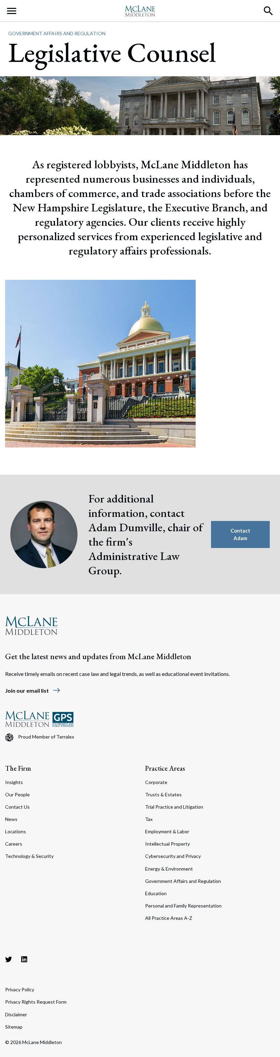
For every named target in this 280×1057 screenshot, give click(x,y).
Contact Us (17, 807)
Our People (17, 794)
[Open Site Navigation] (11, 11)
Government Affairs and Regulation (57, 33)
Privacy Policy (19, 989)
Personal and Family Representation (183, 906)
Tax (149, 819)
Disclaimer (16, 1014)
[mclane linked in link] (24, 959)
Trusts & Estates (163, 794)
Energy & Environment (169, 869)
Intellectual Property (167, 844)
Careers (13, 844)
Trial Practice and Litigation (174, 807)
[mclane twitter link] (8, 959)
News (11, 819)
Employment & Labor (167, 831)
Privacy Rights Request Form (36, 1002)
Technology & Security (29, 856)
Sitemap (14, 1027)
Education (156, 893)
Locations (15, 831)
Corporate (156, 782)
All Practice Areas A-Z (168, 918)
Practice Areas (165, 768)
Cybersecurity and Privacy (173, 856)
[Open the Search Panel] (268, 11)
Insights (14, 782)
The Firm (18, 768)
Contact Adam (240, 534)
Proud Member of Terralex (46, 737)
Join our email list (33, 690)
